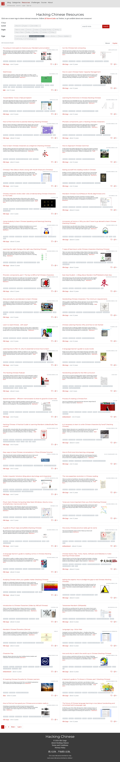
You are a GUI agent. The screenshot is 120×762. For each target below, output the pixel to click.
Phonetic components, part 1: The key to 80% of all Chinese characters (28, 275)
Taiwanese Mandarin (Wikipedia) (74, 605)
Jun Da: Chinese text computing (74, 48)
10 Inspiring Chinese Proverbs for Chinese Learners (21, 679)
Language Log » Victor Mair (72, 629)
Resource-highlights (65, 36)
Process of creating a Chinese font (74, 398)
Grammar (37, 29)
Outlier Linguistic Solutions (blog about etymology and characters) (27, 476)
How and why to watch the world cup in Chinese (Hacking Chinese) (86, 653)
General (30, 29)
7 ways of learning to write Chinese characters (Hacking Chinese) (85, 249)
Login (23, 5)
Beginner (26, 25)
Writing (53, 32)
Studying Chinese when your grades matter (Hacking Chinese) (25, 579)
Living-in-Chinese (20, 32)
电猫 (4, 90)
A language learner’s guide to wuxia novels (78, 349)
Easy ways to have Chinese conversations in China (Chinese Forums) (27, 452)
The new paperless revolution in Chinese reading (80, 476)
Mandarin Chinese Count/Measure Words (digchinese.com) (83, 194)
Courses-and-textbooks (21, 36)
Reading (29, 32)
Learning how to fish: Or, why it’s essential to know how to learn (26, 349)
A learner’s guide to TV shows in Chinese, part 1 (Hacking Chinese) (86, 679)
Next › (13, 727)
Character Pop (8, 653)
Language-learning (47, 29)
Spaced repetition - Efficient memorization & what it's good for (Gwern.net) (30, 398)
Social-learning (19, 38)
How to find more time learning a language (78, 452)
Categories (16, 2)
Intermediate (35, 25)
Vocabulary (45, 32)
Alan (4, 695)
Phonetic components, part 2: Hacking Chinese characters (83, 122)
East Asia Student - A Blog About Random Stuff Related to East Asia (87, 275)
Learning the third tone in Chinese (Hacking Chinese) (81, 98)
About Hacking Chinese (60, 743)
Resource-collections (51, 36)
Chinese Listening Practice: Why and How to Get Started (82, 325)
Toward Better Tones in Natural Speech (17, 98)
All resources (11, 5)
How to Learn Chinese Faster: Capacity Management (81, 72)
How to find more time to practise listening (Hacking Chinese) (25, 122)
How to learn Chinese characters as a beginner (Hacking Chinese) (27, 146)
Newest (107, 43)
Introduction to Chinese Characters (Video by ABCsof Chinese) (25, 605)
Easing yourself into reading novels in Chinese (79, 169)
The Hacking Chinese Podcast (14, 373)
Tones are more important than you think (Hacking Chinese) (84, 502)
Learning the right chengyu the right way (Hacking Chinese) (25, 249)
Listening (57, 29)
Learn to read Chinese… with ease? (15, 325)
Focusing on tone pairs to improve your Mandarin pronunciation (26, 48)
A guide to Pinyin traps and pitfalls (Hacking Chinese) (22, 528)
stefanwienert (66, 417)
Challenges (35, 2)
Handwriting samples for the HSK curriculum (78, 373)
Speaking (37, 32)
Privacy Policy (60, 748)
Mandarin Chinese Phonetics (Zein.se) (16, 629)
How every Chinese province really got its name (79, 528)
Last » (20, 727)
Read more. (23, 77)
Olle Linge (6, 64)
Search (105, 26)
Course (44, 2)
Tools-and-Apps (31, 38)
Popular (115, 43)
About (50, 2)
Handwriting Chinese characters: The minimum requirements (84, 299)
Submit (18, 5)
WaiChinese (7, 72)
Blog (9, 2)
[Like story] (51, 64)
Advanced (18, 25)
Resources (26, 2)
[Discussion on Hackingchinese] (56, 64)
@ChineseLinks (50, 18)
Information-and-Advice (37, 36)
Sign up (29, 5)
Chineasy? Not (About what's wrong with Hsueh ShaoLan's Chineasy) (28, 169)
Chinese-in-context (20, 29)
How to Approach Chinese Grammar (75, 146)
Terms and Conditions (60, 745)
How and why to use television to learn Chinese (20, 299)
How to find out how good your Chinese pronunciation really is (25, 703)
